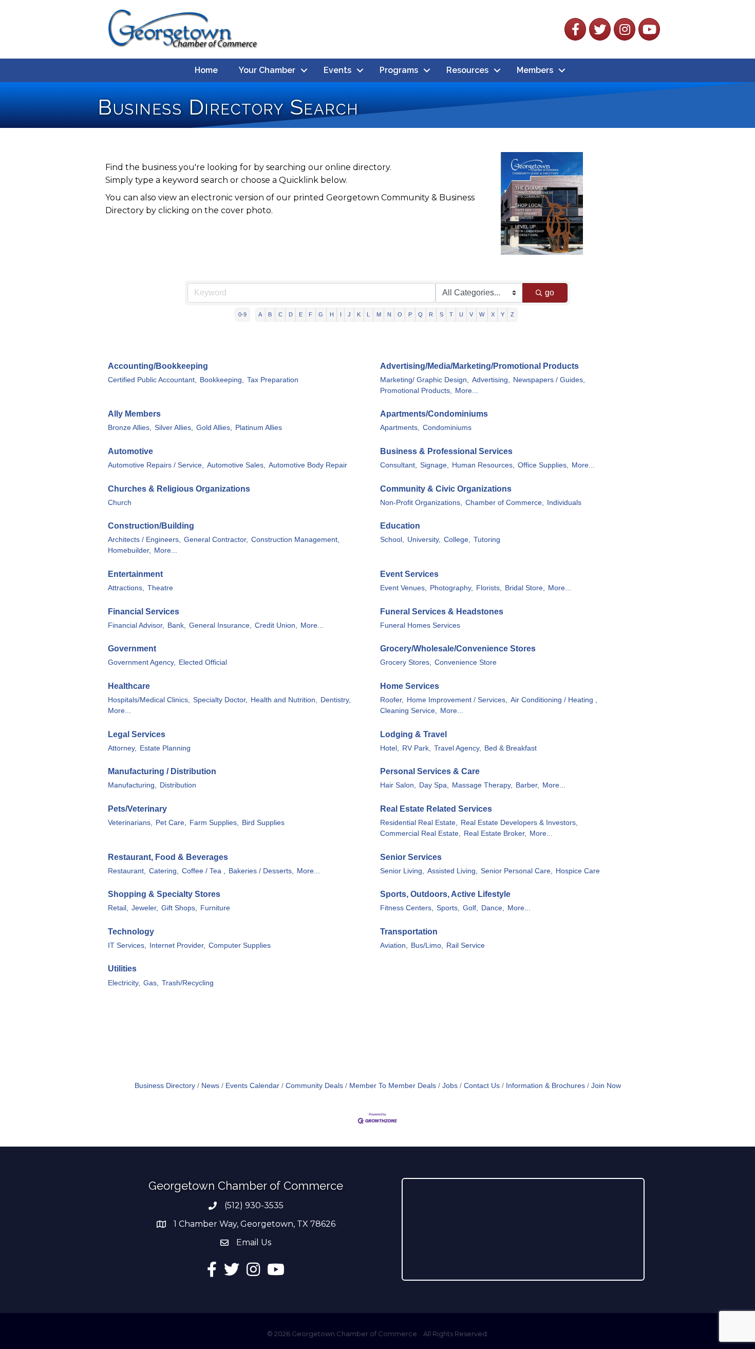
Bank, (176, 625)
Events (337, 70)
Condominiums (447, 428)
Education (400, 525)
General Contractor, (216, 540)
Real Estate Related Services (436, 808)
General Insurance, (220, 625)
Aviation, (394, 945)
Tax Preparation (272, 380)
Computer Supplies (240, 945)
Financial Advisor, (136, 625)
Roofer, (392, 700)
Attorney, (122, 748)
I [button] (341, 314)
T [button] (451, 314)
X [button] (493, 314)
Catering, (164, 871)
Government (132, 648)
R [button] (431, 314)
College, (457, 540)
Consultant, (398, 465)
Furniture (215, 908)
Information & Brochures (545, 1086)
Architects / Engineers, (144, 540)
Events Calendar (252, 1086)
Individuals (564, 503)
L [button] (368, 314)
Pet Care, (171, 823)
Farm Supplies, (214, 823)
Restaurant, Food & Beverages (168, 857)
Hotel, (389, 748)
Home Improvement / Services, (457, 700)
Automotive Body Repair (308, 465)
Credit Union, (276, 625)
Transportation (409, 931)
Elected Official (203, 662)
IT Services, (127, 945)
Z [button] (512, 314)
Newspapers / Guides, (549, 380)
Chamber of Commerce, (504, 503)
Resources (467, 70)
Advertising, (491, 380)
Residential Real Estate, (419, 823)
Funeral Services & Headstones (441, 611)
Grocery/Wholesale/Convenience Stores (458, 648)
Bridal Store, (525, 588)
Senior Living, (402, 871)
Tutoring (487, 540)
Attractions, (126, 588)
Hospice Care (578, 871)
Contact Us (482, 1086)
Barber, (527, 785)
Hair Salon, (398, 785)
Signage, (434, 465)
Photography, (451, 588)
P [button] (410, 314)
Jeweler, (144, 908)
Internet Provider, (177, 945)
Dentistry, (335, 700)
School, (392, 540)
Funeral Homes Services (420, 625)
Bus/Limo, (427, 945)
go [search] (549, 292)
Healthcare (129, 686)
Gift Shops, (179, 908)
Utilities (122, 968)
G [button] (320, 314)
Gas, (151, 983)
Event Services (409, 574)
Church (119, 503)
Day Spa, (434, 785)
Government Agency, (142, 662)
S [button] (441, 314)
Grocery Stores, (405, 662)
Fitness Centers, (406, 908)
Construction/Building (151, 525)
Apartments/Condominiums (434, 413)
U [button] (461, 314)
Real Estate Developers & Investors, (519, 823)
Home (206, 70)
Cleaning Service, (408, 711)
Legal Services (136, 734)
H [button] (332, 314)
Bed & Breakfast (510, 748)
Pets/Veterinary (137, 808)
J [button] (349, 314)
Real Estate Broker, (495, 833)
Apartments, (400, 428)
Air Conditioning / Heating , (554, 700)
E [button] (301, 314)
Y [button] (502, 314)
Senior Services (411, 857)
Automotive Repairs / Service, (156, 465)
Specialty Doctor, (220, 700)
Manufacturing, (132, 785)
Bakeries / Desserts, (261, 871)
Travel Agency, (457, 748)
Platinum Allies (258, 428)
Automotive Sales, (236, 465)
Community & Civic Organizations (446, 488)
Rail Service (465, 945)
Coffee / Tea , (203, 871)
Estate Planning (165, 748)
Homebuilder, (129, 550)
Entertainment (135, 574)
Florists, (489, 588)
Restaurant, (127, 871)
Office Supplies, (543, 465)
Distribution (178, 785)
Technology (131, 931)
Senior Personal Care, (517, 871)
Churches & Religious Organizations (179, 488)
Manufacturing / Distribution (162, 771)
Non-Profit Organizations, (421, 503)
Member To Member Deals (392, 1086)
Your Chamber (267, 70)
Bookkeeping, (222, 380)
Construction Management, (295, 540)
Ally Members (134, 413)
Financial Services (143, 611)
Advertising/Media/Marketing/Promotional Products (479, 366)
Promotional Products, (416, 391)
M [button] (378, 314)
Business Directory (165, 1086)
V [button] (471, 314)
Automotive (130, 451)
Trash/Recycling (188, 983)
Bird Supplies (263, 823)
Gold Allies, (214, 428)
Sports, (448, 908)
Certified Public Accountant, (152, 380)
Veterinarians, (130, 823)
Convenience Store (466, 662)
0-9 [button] (242, 314)
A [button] (260, 314)
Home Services (409, 686)
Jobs (450, 1086)
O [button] (400, 314)
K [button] (359, 314)
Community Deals (314, 1086)
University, (424, 540)
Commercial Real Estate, (420, 833)
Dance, (492, 908)
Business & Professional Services (446, 451)
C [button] (280, 314)
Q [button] (420, 314)
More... (466, 391)
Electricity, (124, 983)
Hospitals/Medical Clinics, (149, 700)
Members (535, 70)
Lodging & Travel (413, 734)
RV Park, (416, 748)
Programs (399, 70)
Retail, (118, 908)
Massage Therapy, (482, 785)
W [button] (481, 314)
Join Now (606, 1086)
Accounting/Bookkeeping (158, 366)
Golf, (470, 908)
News (210, 1086)
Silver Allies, (174, 428)
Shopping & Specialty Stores (164, 894)
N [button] (389, 314)
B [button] (270, 314)
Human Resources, (483, 465)
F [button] (310, 314)
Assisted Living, (452, 871)
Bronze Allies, (130, 428)
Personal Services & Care (430, 771)
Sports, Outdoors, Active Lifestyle (445, 894)
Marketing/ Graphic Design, (424, 380)
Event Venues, (403, 588)
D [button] (291, 314)
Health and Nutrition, (284, 700)
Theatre (160, 588)
